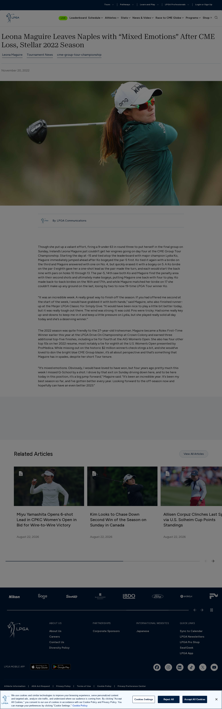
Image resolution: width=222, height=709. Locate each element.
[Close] (216, 699)
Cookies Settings (143, 699)
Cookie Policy (79, 705)
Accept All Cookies (194, 699)
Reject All (169, 699)
